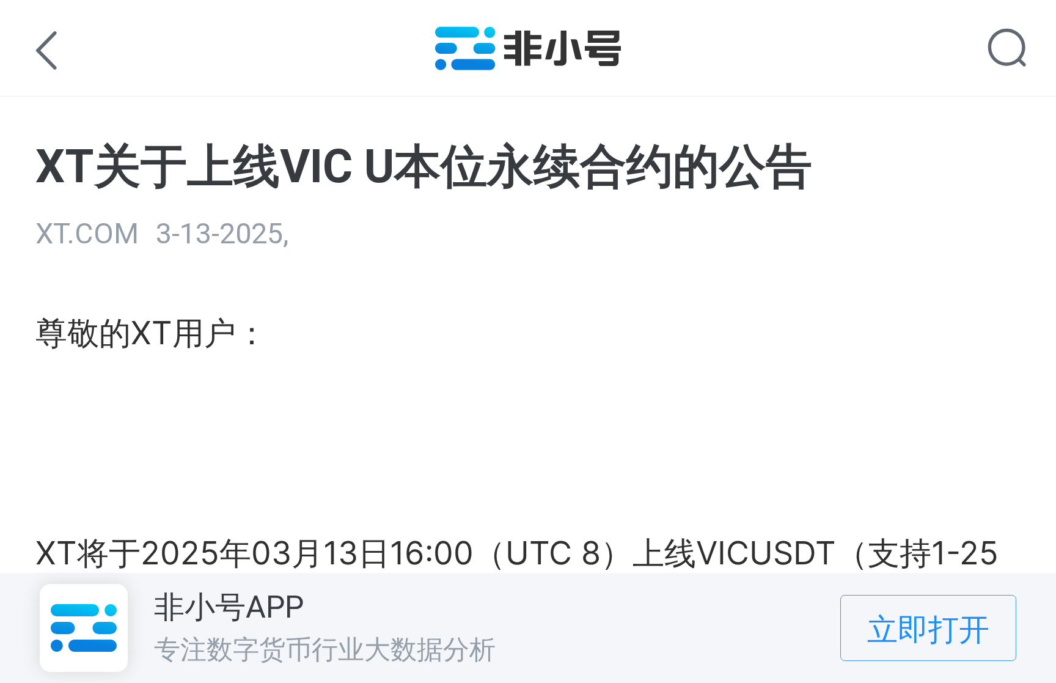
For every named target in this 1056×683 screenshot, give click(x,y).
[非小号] (528, 61)
